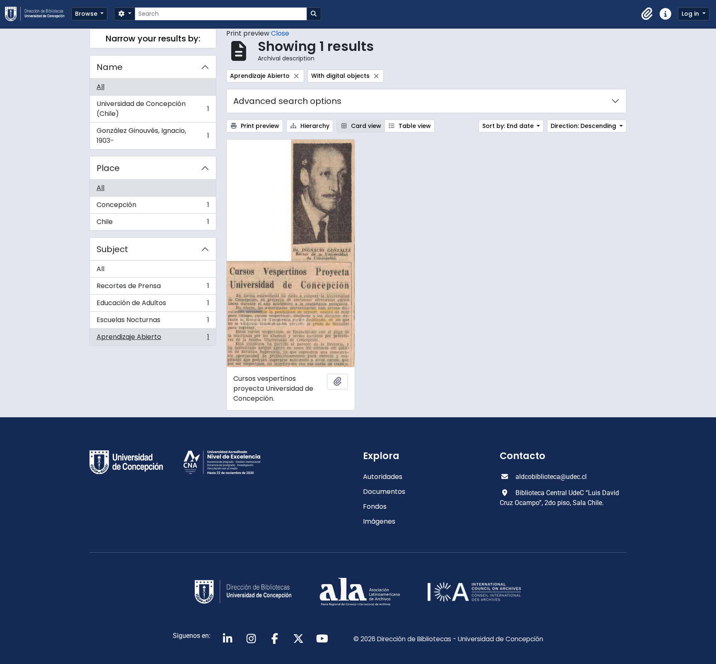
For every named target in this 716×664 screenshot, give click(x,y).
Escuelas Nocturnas (152, 322)
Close (280, 33)
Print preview (259, 126)
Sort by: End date (508, 126)
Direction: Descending (584, 126)
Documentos (384, 491)
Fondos (375, 506)
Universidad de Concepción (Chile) (152, 108)
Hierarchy (314, 126)
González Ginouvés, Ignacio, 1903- (152, 135)
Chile (152, 223)
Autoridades (382, 476)
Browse (87, 14)
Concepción (152, 207)
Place (108, 168)
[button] (647, 14)
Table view (414, 126)
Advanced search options (287, 101)
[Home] (38, 13)
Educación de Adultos (152, 305)
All (100, 86)
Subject (112, 249)
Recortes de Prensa (152, 288)
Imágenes (379, 521)
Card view (365, 126)
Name (110, 67)
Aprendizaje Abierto (152, 338)
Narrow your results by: (153, 38)
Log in (691, 14)
